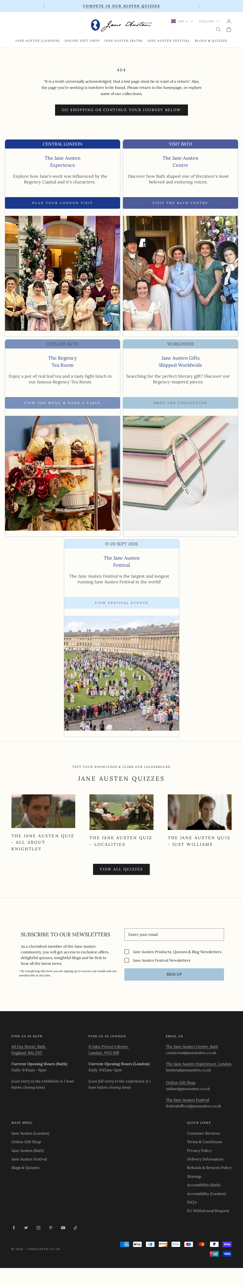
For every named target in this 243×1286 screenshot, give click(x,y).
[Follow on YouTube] (63, 1227)
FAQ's (192, 1202)
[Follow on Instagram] (38, 1227)
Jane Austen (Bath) (123, 40)
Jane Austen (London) (37, 40)
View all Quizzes (121, 869)
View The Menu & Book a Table (62, 403)
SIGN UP (174, 974)
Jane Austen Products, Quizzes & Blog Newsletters (177, 951)
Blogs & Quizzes (211, 40)
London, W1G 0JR (104, 1052)
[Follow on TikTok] (75, 1227)
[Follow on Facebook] (13, 1227)
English (206, 21)
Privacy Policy (199, 1150)
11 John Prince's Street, (109, 1046)
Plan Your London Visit (62, 203)
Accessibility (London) (206, 1193)
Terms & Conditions (204, 1141)
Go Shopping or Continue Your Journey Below (121, 110)
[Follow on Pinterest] (50, 1227)
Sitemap (194, 1176)
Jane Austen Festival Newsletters (161, 960)
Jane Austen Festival (168, 40)
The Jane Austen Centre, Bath (192, 1046)
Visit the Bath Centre (180, 203)
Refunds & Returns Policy (209, 1167)
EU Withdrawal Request (208, 1210)
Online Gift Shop (82, 40)
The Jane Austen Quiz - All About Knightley (42, 842)
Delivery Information (205, 1159)
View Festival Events (121, 603)
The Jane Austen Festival (187, 1099)
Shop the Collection (180, 403)
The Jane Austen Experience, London (199, 1063)
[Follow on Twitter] (26, 1227)
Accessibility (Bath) (203, 1184)
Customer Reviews (203, 1133)
